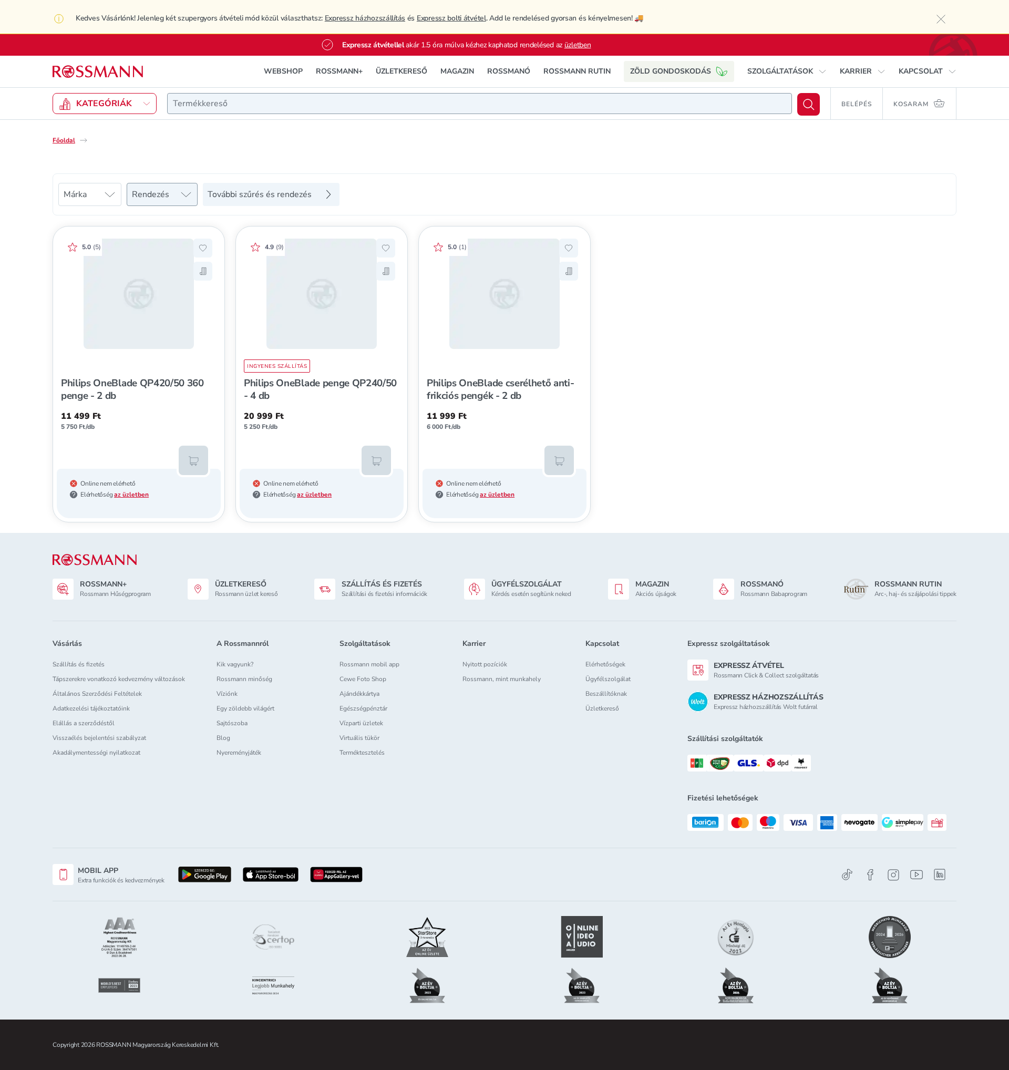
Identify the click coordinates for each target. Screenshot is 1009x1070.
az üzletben (131, 494)
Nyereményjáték (239, 752)
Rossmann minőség (244, 679)
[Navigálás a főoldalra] (98, 71)
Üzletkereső (602, 708)
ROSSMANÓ (508, 71)
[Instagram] (893, 874)
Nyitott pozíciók (484, 664)
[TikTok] (847, 874)
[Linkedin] (939, 874)
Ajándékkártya (359, 694)
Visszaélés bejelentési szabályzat (99, 738)
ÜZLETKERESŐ (401, 71)
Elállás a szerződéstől (84, 723)
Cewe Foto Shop (362, 679)
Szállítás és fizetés (79, 664)
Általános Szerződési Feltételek (97, 694)
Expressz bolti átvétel (451, 18)
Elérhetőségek (605, 664)
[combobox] (479, 103)
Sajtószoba (232, 723)
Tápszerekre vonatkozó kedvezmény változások (119, 679)
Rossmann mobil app (369, 664)
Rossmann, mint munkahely (501, 679)
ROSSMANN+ (339, 71)
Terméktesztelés (362, 752)
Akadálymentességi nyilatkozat (96, 752)
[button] (787, 71)
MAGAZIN (457, 71)
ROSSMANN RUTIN (577, 71)
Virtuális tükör (359, 738)
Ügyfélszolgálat (608, 679)
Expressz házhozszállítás (365, 18)
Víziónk (227, 694)
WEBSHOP (283, 71)
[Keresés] (808, 104)
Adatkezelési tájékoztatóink (91, 708)
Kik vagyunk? (235, 664)
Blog (223, 738)
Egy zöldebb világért (245, 708)
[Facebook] (870, 874)
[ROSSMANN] (95, 560)
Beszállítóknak (606, 694)
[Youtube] (916, 874)
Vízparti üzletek (361, 723)
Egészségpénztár (363, 708)
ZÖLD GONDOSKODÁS (670, 71)
